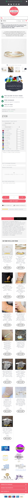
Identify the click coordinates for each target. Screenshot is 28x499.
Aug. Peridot (7, 142)
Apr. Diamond (7, 135)
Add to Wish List (8, 205)
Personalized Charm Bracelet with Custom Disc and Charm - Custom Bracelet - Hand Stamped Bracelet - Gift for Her (20, 344)
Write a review (19, 209)
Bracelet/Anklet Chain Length (9, 121)
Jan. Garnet (6, 130)
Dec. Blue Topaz (7, 148)
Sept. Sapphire (7, 143)
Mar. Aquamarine (8, 133)
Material (4, 125)
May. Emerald (7, 137)
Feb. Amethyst (7, 132)
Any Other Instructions (8, 181)
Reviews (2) (20, 218)
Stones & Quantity (6, 129)
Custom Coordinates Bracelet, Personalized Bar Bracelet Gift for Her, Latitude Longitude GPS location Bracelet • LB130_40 (7, 287)
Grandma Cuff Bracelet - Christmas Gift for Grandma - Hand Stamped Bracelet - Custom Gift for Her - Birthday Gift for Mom (20, 374)
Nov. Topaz (6, 147)
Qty (17, 129)
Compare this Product (20, 205)
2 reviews (11, 209)
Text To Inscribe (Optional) (8, 163)
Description (7, 218)
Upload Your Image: (7, 167)
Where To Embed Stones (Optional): (11, 150)
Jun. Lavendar (7, 138)
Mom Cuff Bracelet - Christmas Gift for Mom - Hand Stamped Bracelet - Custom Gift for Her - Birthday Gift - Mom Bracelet (7, 431)
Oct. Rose (6, 145)
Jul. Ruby (6, 140)
